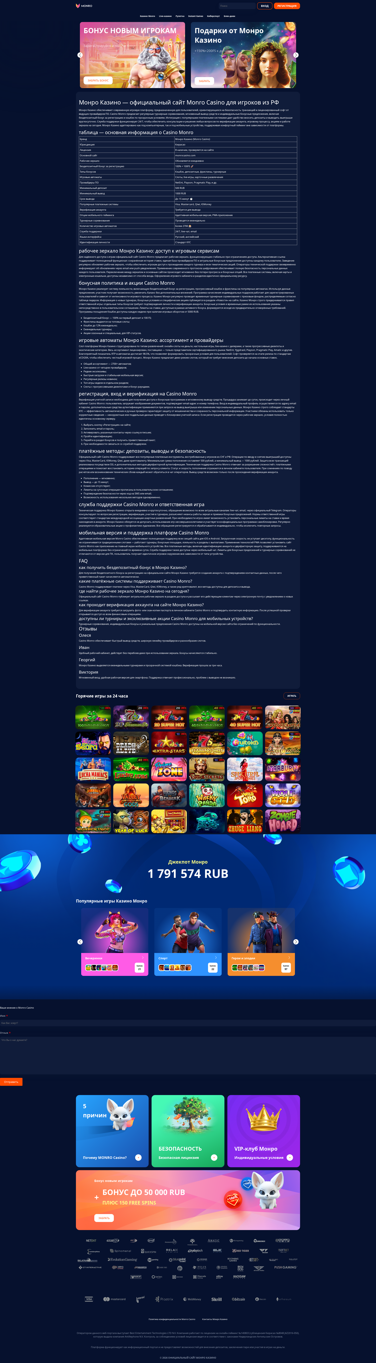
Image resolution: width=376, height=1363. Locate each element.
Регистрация (287, 6)
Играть (291, 695)
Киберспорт (213, 16)
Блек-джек (229, 16)
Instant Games (195, 16)
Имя (2, 1015)
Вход (265, 6)
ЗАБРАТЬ (204, 81)
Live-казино (165, 16)
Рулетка (180, 16)
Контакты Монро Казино (214, 1319)
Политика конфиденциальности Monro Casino (172, 1319)
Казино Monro (147, 16)
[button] (80, 941)
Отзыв (4, 1032)
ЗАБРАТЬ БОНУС (98, 80)
